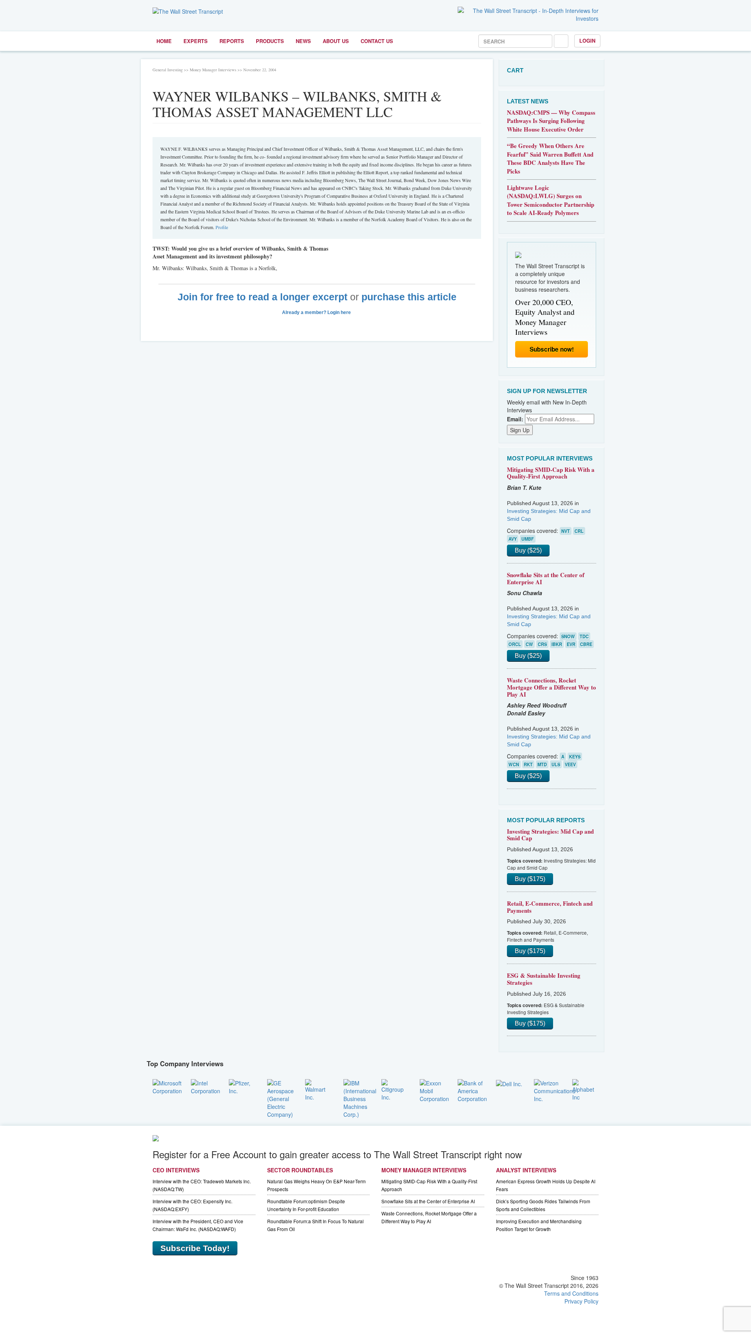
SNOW (568, 636)
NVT (565, 531)
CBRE (586, 644)
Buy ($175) (530, 879)
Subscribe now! (552, 349)
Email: (515, 419)
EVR (571, 644)
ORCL (514, 644)
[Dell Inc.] (509, 1083)
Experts (195, 41)
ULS (556, 764)
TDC (584, 636)
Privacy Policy (581, 1301)
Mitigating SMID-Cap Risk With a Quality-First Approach (551, 473)
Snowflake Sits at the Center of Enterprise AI (545, 578)
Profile (222, 227)
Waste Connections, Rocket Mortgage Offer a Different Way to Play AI (551, 687)
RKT (528, 764)
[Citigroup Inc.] (394, 1089)
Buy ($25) (528, 550)
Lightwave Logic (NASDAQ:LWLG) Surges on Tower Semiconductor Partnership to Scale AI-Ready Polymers (550, 200)
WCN (513, 764)
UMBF (527, 539)
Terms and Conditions (571, 1293)
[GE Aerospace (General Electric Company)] (280, 1097)
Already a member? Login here (317, 312)
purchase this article (408, 297)
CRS (542, 644)
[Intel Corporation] (205, 1086)
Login (587, 40)
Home (164, 41)
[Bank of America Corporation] (472, 1090)
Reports (231, 41)
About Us (336, 41)
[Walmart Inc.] (318, 1089)
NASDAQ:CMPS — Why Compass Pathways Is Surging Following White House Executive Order (551, 121)
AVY (512, 539)
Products (270, 41)
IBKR (557, 644)
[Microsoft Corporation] (167, 1086)
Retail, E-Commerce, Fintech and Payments (550, 907)
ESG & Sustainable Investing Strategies (543, 979)
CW (529, 644)
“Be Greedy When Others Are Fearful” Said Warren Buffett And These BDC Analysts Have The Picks (550, 158)
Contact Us (377, 41)
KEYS (574, 756)
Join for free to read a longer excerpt (262, 297)
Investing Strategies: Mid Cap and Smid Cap (550, 835)
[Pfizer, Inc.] (242, 1086)
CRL (579, 531)
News (303, 41)
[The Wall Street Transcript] (188, 10)
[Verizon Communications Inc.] (554, 1090)
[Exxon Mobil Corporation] (434, 1090)
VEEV (570, 764)
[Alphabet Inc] (585, 1089)
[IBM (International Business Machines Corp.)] (359, 1097)
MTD (542, 764)
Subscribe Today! (195, 1248)
